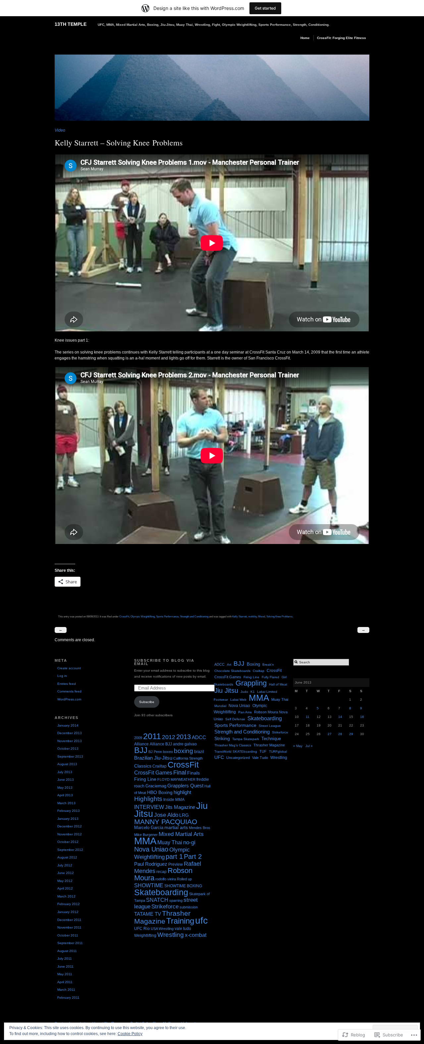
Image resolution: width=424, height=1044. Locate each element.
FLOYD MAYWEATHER (176, 779)
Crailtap (159, 766)
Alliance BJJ (161, 744)
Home (305, 38)
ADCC (199, 737)
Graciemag (155, 785)
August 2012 (67, 857)
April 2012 (65, 888)
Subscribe (146, 702)
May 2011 (64, 974)
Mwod (261, 616)
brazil (199, 751)
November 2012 (69, 834)
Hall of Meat (278, 684)
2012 (168, 737)
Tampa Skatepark (245, 739)
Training (180, 920)
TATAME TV (147, 914)
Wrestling (170, 934)
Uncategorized (238, 758)
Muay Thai (169, 842)
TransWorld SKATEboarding (235, 751)
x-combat (195, 935)
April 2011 (65, 982)
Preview (175, 864)
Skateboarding (161, 892)
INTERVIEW (149, 807)
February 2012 (68, 904)
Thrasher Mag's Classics (232, 745)
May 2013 (65, 787)
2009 (138, 738)
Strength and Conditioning (194, 616)
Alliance (141, 744)
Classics (142, 766)
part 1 (174, 856)
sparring (176, 900)
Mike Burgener (146, 835)
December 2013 (69, 733)
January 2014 (68, 725)
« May (297, 746)
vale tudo (183, 928)
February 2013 (68, 811)
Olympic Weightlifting (143, 616)
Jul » (309, 746)
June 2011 (65, 966)
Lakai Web (238, 699)
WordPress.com (69, 699)
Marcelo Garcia (148, 827)
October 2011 (67, 935)
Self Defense (235, 719)
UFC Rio (142, 928)
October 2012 (68, 842)
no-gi (189, 842)
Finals (193, 773)
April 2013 (65, 795)
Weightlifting (145, 935)
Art (229, 664)
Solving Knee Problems (279, 616)
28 (340, 734)
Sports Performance (167, 616)
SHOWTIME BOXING (183, 886)
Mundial (220, 706)
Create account (69, 668)
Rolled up (184, 879)
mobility (252, 616)
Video (60, 130)
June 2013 (65, 779)
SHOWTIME (148, 885)
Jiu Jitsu (226, 690)
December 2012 (69, 826)
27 (330, 734)
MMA (145, 840)
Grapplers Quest (185, 785)
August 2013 (67, 764)
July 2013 (64, 772)
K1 (252, 691)
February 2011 (68, 997)
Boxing (253, 664)
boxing (183, 750)
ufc (201, 920)
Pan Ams (245, 712)
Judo (244, 691)
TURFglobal (278, 751)
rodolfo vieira (165, 879)
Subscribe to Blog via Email (164, 662)
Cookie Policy (130, 1033)
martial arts (176, 827)
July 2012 (64, 865)
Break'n (268, 664)
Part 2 (193, 856)
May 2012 (65, 881)
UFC (219, 757)
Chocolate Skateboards (232, 671)
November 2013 (69, 741)
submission (189, 907)
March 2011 (66, 989)
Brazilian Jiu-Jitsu (153, 758)
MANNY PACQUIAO (165, 822)
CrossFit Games (153, 772)
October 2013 (68, 748)
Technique (271, 738)
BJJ (140, 750)
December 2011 (69, 920)
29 (351, 734)
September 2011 (70, 943)
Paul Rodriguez (150, 864)
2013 (183, 736)
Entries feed (66, 684)
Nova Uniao (151, 849)
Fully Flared (270, 677)
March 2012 (66, 896)
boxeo (168, 752)
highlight (182, 792)
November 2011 (69, 927)
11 (307, 717)
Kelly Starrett (239, 616)
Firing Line (145, 779)
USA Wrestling (162, 929)
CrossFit (124, 616)
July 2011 (64, 958)
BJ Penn (155, 752)
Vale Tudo (260, 758)
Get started (265, 8)
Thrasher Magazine (162, 917)
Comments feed (69, 691)
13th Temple (70, 24)
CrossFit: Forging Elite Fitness (341, 38)
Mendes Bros (199, 828)
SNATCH (157, 900)
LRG (184, 815)
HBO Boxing (160, 792)
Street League (270, 726)
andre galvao (185, 744)
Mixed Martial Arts (181, 834)
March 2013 (66, 803)
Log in (62, 676)
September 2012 (70, 850)
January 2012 (68, 912)
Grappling (251, 683)
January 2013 (68, 818)
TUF (263, 751)
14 (340, 717)
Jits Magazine (180, 807)
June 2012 (65, 873)
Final (179, 772)
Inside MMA (174, 799)
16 (362, 717)
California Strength (188, 758)
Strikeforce (165, 906)
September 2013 (70, 756)
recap (161, 871)
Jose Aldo (166, 815)
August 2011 (67, 951)
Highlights (148, 798)
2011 (152, 736)
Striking (222, 738)
